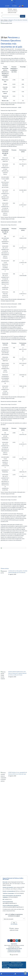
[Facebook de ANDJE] (8, 940)
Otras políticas (6, 967)
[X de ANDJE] (11, 940)
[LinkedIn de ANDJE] (16, 940)
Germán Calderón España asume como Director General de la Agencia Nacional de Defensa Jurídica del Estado (17, 673)
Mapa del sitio (6, 962)
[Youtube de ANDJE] (14, 940)
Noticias (6, 20)
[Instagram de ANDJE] (19, 940)
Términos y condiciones (16, 962)
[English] (19, 6)
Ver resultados (14, 924)
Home (2, 20)
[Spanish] (22, 6)
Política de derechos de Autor (15, 966)
